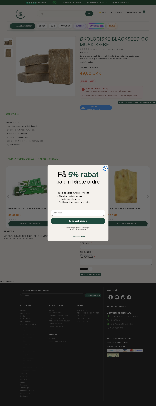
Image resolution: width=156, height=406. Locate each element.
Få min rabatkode (78, 221)
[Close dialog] (105, 168)
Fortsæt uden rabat (78, 236)
